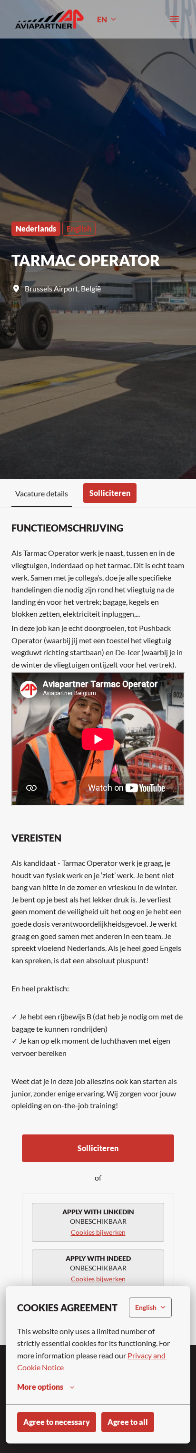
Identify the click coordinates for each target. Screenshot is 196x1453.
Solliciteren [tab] (109, 492)
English (79, 228)
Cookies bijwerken (98, 1232)
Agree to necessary (56, 1421)
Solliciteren (98, 1148)
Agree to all (128, 1421)
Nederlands (36, 228)
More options (40, 1386)
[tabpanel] (98, 926)
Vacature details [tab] (41, 493)
